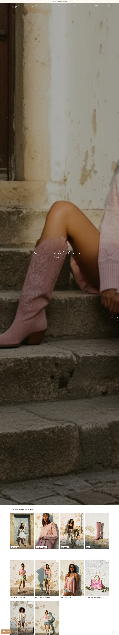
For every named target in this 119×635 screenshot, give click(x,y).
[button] (28, 622)
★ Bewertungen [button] (118, 319)
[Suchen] (102, 5)
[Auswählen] (32, 594)
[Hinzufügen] (57, 594)
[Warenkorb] (108, 5)
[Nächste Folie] (32, 577)
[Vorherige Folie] (12, 577)
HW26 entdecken (59, 257)
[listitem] (85, 6)
